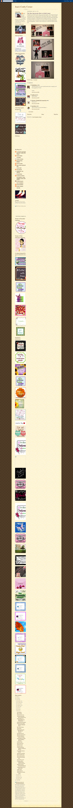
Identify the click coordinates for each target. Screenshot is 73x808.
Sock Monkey (19, 712)
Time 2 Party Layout (20, 759)
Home (43, 114)
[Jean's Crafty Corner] (20, 47)
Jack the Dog (19, 728)
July (18, 707)
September (19, 705)
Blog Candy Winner (20, 727)
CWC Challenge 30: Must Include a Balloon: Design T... (21, 739)
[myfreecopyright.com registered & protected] (20, 783)
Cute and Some (19, 169)
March (18, 775)
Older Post (56, 114)
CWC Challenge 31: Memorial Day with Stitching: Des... (21, 719)
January (18, 778)
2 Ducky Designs (19, 155)
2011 (17, 699)
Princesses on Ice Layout (21, 734)
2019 (17, 696)
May (18, 710)
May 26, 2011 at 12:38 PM (35, 92)
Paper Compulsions (20, 182)
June (18, 709)
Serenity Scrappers (20, 186)
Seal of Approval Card (21, 755)
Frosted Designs (19, 174)
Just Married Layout (20, 733)
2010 (17, 780)
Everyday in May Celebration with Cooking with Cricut (21, 762)
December (19, 701)
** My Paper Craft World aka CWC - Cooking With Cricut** (21, 153)
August (18, 706)
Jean (24, 13)
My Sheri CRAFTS (20, 181)
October (18, 703)
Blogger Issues (19, 713)
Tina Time (18, 187)
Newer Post (29, 114)
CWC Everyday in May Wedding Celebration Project (21, 724)
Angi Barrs (34, 106)
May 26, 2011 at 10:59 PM (35, 103)
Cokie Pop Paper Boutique (19, 161)
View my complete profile (19, 24)
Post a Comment (31, 111)
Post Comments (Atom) (37, 117)
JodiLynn (34, 94)
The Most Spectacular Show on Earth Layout (21, 717)
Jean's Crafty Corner (23, 6)
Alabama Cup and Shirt (21, 753)
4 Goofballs (19, 157)
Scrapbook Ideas (18, 339)
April (18, 774)
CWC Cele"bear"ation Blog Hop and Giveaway (20, 730)
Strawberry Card (20, 745)
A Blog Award (19, 769)
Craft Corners (18, 216)
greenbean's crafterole (20, 175)
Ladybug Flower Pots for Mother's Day (21, 767)
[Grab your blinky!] (20, 335)
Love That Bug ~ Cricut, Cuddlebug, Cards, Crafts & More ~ (21, 178)
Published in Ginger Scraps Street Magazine (21, 765)
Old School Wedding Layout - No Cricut (20, 736)
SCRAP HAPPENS (20, 184)
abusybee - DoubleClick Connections (39, 100)
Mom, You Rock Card (20, 754)
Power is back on (20, 770)
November (19, 702)
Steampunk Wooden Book (21, 722)
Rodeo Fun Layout (20, 743)
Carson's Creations (20, 159)
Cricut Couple (19, 167)
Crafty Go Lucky (20, 163)
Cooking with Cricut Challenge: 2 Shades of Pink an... (21, 748)
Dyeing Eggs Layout (20, 714)
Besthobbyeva (34, 85)
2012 (17, 698)
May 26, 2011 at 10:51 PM (35, 97)
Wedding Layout (20, 744)
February (18, 777)
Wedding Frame (19, 741)
